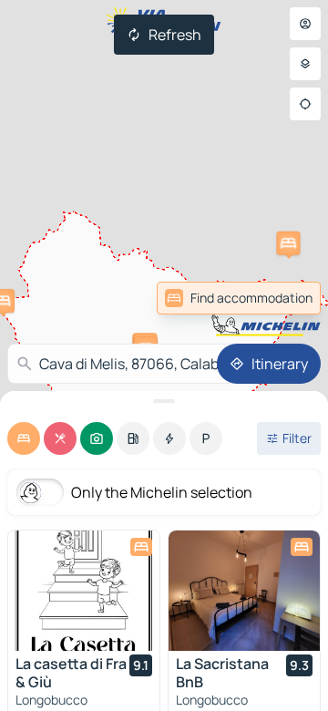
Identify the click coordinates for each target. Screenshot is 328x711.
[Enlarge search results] (164, 401)
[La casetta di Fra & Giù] (83, 591)
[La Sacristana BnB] (244, 591)
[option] (23, 438)
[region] (83, 591)
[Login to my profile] (305, 23)
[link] (239, 298)
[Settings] (305, 63)
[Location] (305, 104)
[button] (288, 243)
